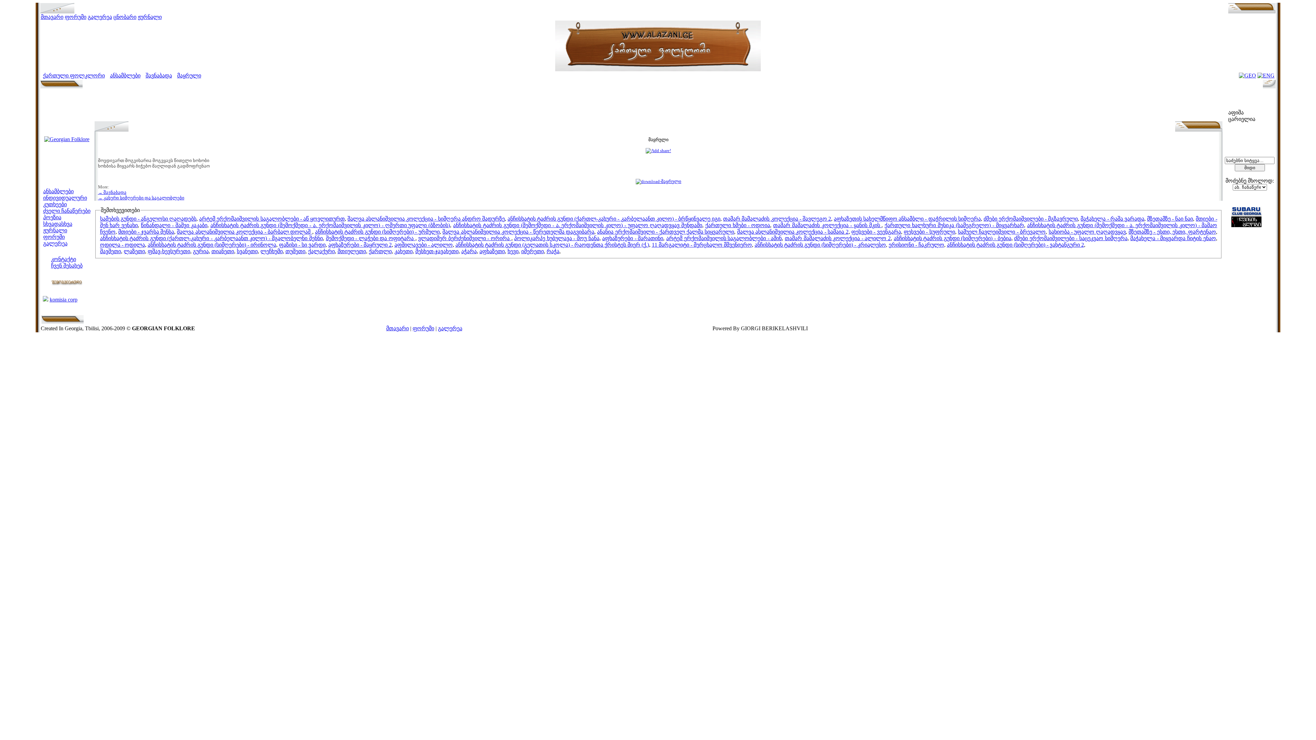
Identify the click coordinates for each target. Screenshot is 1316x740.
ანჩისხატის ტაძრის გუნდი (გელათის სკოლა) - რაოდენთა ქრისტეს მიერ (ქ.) (552, 245)
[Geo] (1247, 75)
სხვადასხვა (57, 224)
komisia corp (63, 300)
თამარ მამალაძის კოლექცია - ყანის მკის (827, 225)
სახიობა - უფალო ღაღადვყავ (1087, 232)
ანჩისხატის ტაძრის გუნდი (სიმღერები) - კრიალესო (820, 245)
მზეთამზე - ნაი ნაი (1170, 219)
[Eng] (1266, 75)
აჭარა (469, 251)
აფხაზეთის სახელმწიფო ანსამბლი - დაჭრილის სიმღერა (907, 219)
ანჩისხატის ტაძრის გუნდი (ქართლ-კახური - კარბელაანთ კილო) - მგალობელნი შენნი (211, 238)
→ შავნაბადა (112, 192)
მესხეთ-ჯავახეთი (437, 251)
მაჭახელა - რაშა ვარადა (1112, 219)
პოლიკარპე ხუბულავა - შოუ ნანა (556, 238)
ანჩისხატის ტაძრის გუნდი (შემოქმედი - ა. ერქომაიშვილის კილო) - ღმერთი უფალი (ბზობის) (330, 225)
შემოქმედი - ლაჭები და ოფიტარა (370, 238)
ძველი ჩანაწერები (66, 211)
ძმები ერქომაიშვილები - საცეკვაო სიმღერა (1070, 238)
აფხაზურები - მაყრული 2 (360, 245)
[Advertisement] (658, 105)
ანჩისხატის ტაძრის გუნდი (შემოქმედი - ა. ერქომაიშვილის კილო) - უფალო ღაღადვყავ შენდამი (577, 225)
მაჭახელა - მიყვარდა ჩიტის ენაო (1173, 238)
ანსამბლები (125, 75)
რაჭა (553, 251)
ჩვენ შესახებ (67, 266)
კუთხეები (55, 204)
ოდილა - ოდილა (122, 245)
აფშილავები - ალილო (423, 245)
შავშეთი (110, 251)
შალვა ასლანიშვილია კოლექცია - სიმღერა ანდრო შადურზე (426, 219)
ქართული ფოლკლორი (74, 75)
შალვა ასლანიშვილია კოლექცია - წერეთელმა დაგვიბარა (518, 232)
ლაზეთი (134, 251)
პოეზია (52, 217)
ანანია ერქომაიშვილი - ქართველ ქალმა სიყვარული (665, 232)
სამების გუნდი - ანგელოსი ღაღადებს (148, 219)
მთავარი (52, 17)
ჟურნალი (150, 17)
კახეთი (403, 251)
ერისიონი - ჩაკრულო (916, 245)
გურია (201, 251)
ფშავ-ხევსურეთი (169, 251)
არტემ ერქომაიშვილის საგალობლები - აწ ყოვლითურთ (272, 219)
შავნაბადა (159, 75)
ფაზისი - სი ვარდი (302, 245)
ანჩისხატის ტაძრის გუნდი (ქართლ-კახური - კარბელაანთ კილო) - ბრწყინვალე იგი (614, 219)
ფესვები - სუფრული (929, 232)
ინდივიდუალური (65, 198)
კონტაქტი (63, 259)
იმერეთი (532, 251)
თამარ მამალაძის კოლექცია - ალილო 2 (838, 238)
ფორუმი (75, 17)
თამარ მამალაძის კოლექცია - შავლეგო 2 (777, 219)
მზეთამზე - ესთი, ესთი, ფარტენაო (1172, 232)
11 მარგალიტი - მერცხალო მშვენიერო (702, 245)
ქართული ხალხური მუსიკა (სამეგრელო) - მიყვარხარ (954, 225)
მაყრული (189, 75)
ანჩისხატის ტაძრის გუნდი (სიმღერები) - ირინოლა (212, 245)
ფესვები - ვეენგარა (876, 232)
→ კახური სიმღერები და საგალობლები (141, 197)
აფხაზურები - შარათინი (632, 238)
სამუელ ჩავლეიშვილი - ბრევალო (1002, 232)
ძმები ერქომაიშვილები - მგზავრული (1031, 219)
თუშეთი (295, 251)
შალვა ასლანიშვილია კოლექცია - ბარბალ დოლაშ (244, 232)
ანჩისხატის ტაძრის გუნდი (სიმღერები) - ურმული (377, 232)
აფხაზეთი (492, 251)
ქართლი (380, 251)
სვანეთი (247, 251)
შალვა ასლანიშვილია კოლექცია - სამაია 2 (793, 232)
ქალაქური (321, 251)
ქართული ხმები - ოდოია (737, 225)
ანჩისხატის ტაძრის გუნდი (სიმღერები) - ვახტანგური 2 (1015, 245)
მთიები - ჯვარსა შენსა (146, 232)
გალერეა (100, 17)
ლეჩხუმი (271, 251)
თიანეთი (222, 251)
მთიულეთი (352, 251)
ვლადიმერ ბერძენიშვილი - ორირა (464, 238)
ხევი (513, 251)
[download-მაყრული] (658, 181)
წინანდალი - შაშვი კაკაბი (174, 225)
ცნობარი (124, 17)
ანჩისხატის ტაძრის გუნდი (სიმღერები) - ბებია (952, 238)
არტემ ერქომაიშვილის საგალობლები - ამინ (724, 238)
